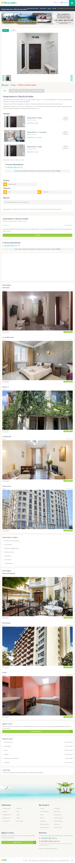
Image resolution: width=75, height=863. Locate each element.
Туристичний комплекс (60, 818)
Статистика (6, 821)
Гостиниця (57, 808)
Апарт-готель (57, 827)
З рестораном (8, 544)
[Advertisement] (37, 267)
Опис (5, 90)
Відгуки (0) (23, 90)
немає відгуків (68, 225)
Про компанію (6, 808)
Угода (18, 814)
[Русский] (57, 2)
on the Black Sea (8, 337)
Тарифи (5, 811)
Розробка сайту (7, 814)
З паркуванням (8, 563)
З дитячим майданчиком (11, 548)
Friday (4, 672)
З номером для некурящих (11, 540)
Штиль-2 (5, 387)
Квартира (42, 821)
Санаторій (56, 824)
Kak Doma (5, 287)
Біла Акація (6, 623)
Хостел (42, 818)
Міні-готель (57, 811)
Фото (5, 30)
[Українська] (64, 2)
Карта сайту (20, 821)
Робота (18, 818)
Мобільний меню (72, 3)
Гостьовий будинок (45, 811)
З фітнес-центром (9, 552)
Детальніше (68, 331)
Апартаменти (57, 814)
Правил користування (56, 209)
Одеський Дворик (8, 573)
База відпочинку (44, 824)
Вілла (41, 814)
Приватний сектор (45, 827)
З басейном (7, 556)
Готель (42, 808)
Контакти (19, 808)
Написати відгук (37, 90)
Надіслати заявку (36, 731)
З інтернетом (7, 559)
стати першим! (24, 202)
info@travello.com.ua (50, 841)
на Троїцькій (6, 436)
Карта (13, 30)
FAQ (18, 811)
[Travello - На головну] (37, 3)
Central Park (6, 486)
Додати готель (7, 818)
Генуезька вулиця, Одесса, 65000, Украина (15, 221)
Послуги (13, 90)
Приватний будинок (59, 821)
